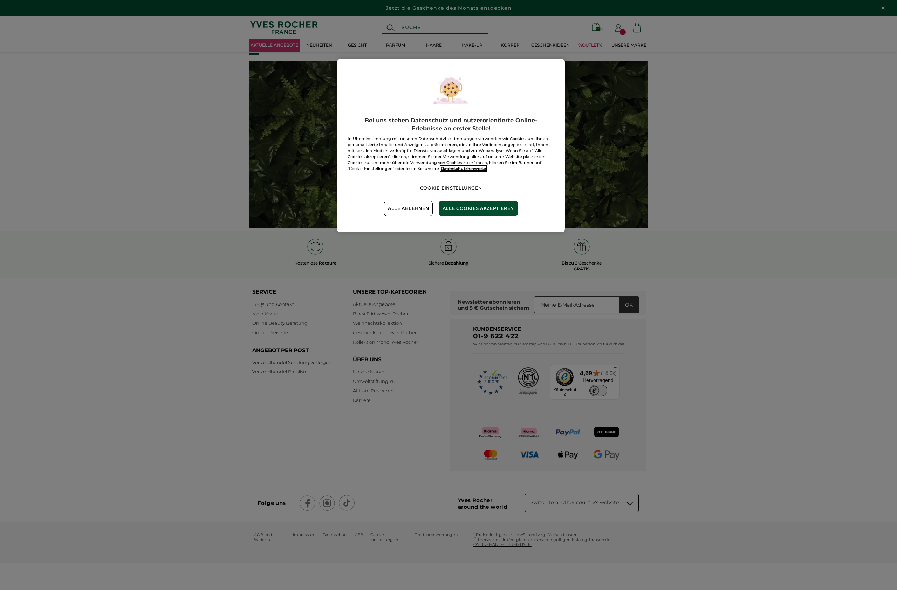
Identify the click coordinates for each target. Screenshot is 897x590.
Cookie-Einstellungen (451, 188)
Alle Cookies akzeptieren (478, 208)
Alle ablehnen (408, 208)
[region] (451, 145)
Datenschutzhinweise (463, 168)
